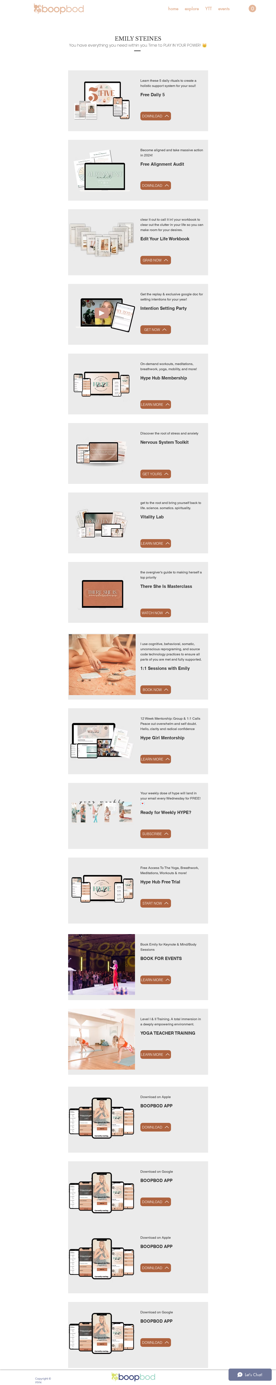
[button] (192, 8)
